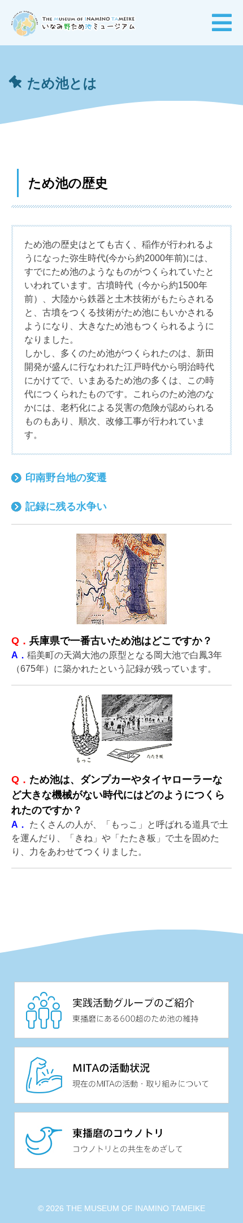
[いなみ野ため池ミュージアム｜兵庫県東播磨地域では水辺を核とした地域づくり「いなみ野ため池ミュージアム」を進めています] (73, 22)
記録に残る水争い (66, 506)
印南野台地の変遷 (66, 477)
